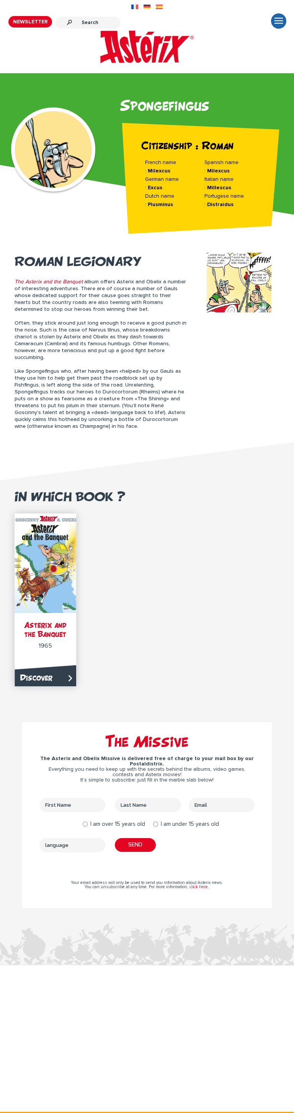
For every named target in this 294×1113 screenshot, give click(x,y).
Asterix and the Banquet (45, 629)
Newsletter (30, 21)
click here (198, 887)
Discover (36, 677)
